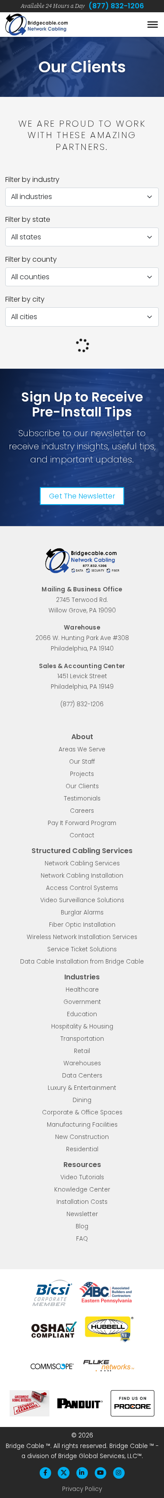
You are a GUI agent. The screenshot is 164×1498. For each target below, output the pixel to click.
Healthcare (82, 990)
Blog (82, 1226)
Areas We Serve (82, 749)
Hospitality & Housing (82, 1026)
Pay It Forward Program (82, 823)
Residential (82, 1149)
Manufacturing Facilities (82, 1125)
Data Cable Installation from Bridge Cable (82, 961)
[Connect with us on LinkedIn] (81, 1473)
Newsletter (82, 1214)
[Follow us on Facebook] (45, 1473)
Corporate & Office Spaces (82, 1112)
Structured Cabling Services (82, 851)
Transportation (82, 1039)
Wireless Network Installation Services (82, 937)
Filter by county (31, 259)
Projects (82, 774)
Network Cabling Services (82, 863)
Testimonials (82, 798)
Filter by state (27, 219)
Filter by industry (32, 179)
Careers (82, 811)
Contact (82, 835)
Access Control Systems (82, 888)
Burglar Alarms (82, 912)
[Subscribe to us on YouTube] (100, 1473)
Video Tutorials (82, 1177)
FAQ (82, 1239)
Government (82, 1002)
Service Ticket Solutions (82, 949)
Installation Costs (82, 1202)
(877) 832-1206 (116, 6)
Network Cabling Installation (82, 876)
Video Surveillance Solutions (82, 900)
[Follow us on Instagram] (118, 1473)
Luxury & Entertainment (82, 1088)
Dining (82, 1100)
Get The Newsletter (82, 496)
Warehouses (82, 1063)
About (82, 737)
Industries (82, 977)
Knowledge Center (82, 1189)
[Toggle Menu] (152, 24)
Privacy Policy (82, 1489)
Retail (82, 1051)
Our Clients (82, 786)
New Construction (82, 1137)
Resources (82, 1165)
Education (82, 1014)
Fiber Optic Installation (82, 925)
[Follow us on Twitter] (63, 1473)
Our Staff (82, 762)
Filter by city (25, 299)
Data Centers (82, 1075)
